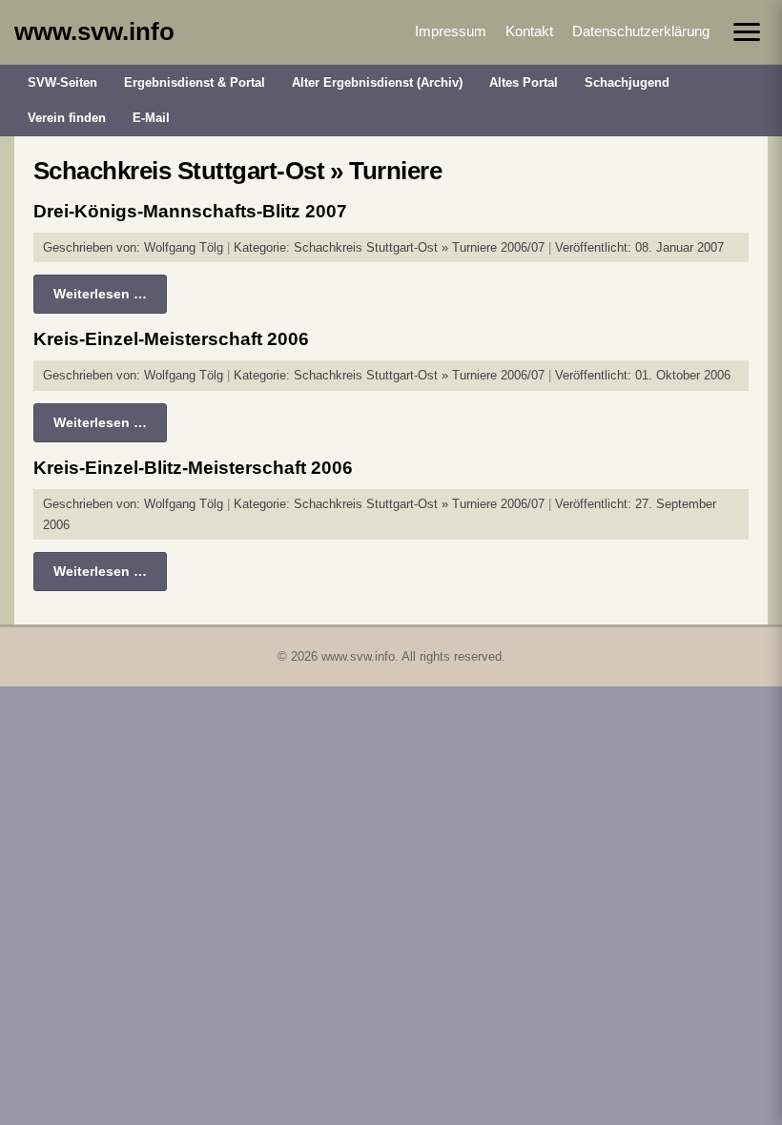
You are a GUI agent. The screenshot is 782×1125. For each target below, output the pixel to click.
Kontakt (529, 31)
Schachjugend (627, 82)
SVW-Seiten (62, 82)
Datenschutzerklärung (641, 31)
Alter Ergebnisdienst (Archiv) (377, 82)
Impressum (450, 31)
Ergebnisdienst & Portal (194, 82)
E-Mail (151, 118)
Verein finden (67, 118)
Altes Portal (523, 82)
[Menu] (747, 32)
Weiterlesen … (100, 293)
